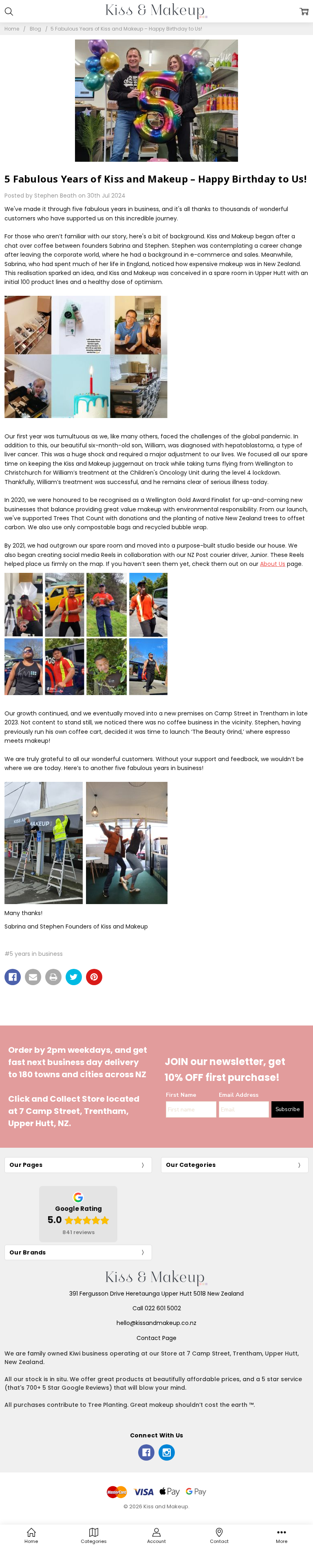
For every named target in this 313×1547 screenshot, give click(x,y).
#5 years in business (33, 954)
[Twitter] (74, 977)
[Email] (33, 977)
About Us (272, 564)
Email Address (238, 1095)
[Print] (53, 977)
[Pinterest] (94, 977)
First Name (181, 1095)
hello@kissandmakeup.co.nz (156, 1323)
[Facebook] (12, 977)
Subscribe (288, 1109)
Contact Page (156, 1338)
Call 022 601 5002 (156, 1308)
